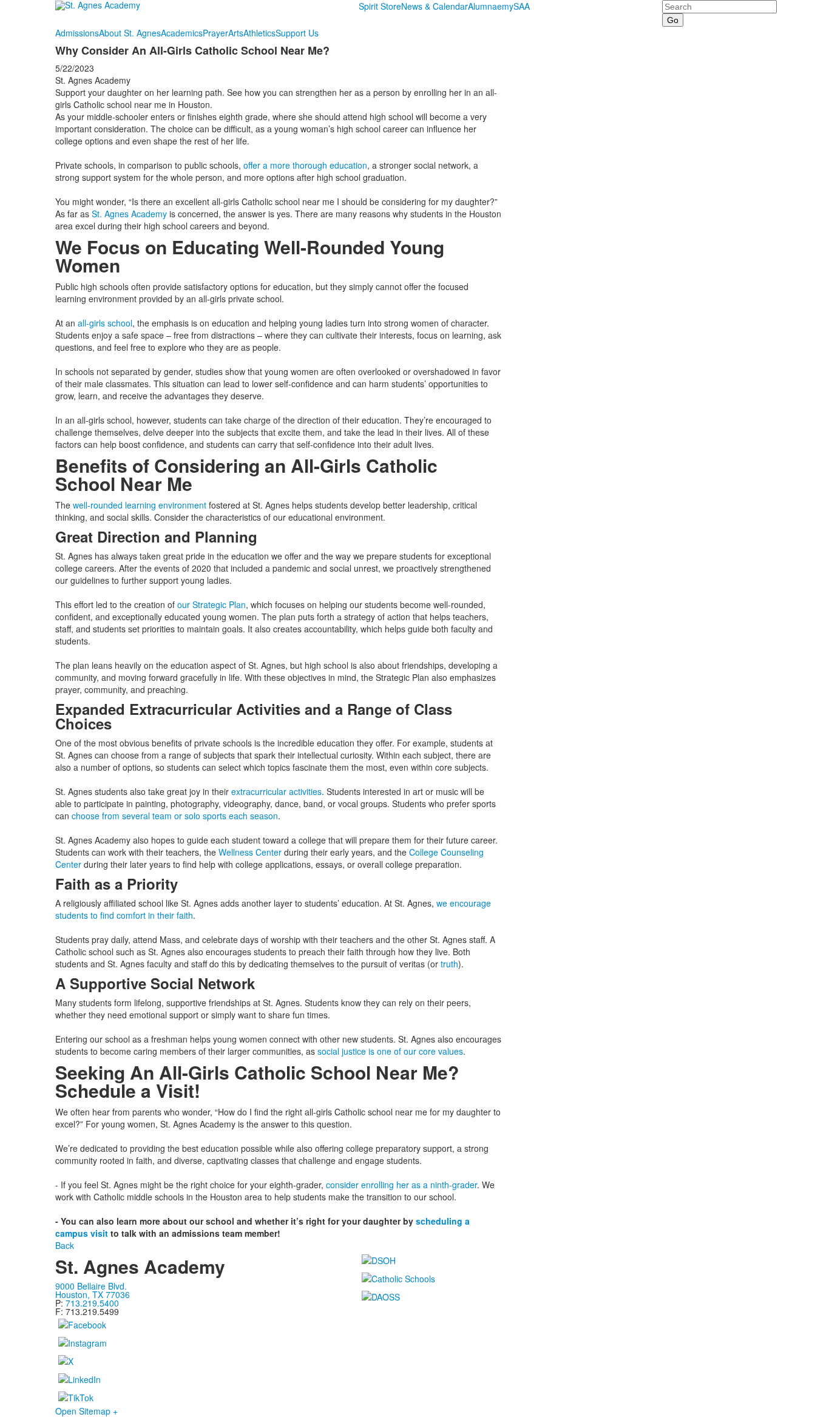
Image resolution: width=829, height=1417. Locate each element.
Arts (235, 33)
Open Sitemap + (86, 1411)
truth (449, 964)
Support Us (297, 33)
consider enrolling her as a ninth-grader (401, 1185)
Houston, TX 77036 (92, 1294)
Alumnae (485, 6)
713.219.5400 (92, 1303)
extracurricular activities (276, 791)
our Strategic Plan (211, 604)
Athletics (259, 33)
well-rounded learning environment (139, 505)
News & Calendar (434, 6)
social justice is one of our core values (390, 1051)
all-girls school (105, 323)
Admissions (77, 33)
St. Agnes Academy (129, 214)
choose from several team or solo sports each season (175, 816)
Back (64, 1245)
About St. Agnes (130, 33)
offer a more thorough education (305, 165)
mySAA (516, 6)
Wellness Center (250, 852)
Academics (182, 33)
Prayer (215, 33)
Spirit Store (380, 6)
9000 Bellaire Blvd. (91, 1286)
